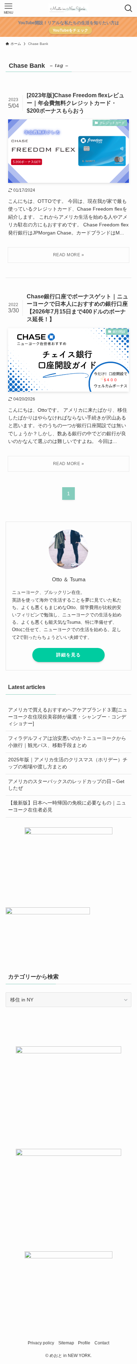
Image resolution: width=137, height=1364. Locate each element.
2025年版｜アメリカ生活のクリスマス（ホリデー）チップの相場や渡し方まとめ (68, 763)
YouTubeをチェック (70, 30)
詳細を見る (68, 654)
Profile (84, 1342)
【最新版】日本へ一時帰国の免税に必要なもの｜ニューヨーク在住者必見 (67, 806)
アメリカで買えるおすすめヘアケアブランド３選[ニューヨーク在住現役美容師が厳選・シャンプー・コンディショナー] (68, 716)
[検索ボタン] (128, 8)
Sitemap (66, 1342)
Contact (101, 1342)
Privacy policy (41, 1342)
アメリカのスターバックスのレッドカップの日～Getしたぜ (66, 785)
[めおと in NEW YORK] (68, 8)
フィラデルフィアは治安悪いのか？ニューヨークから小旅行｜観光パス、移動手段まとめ (67, 741)
